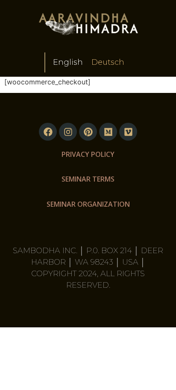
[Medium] (108, 132)
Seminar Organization (88, 204)
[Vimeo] (128, 132)
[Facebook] (48, 132)
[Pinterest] (88, 132)
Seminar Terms (88, 179)
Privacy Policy (88, 154)
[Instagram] (68, 132)
